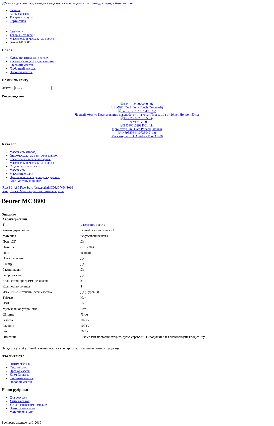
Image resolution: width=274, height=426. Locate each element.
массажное (87, 224)
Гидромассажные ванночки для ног (34, 155)
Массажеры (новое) (23, 152)
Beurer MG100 (137, 121)
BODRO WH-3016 (60, 187)
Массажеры (17, 170)
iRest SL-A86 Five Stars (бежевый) (25, 187)
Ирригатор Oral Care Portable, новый (137, 129)
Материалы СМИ (21, 412)
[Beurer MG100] (137, 118)
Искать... (8, 88)
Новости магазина (22, 408)
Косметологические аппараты (30, 159)
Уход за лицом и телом (25, 166)
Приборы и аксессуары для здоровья (35, 177)
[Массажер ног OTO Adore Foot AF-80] (137, 132)
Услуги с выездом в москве (28, 404)
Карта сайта (18, 21)
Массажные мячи (21, 173)
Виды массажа (19, 13)
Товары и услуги (21, 17)
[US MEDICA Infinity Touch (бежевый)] (137, 103)
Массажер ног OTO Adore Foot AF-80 (137, 136)
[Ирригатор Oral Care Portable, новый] (137, 125)
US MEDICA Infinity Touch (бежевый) (137, 107)
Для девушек (18, 397)
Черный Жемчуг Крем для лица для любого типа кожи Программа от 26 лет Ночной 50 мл (137, 114)
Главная (15, 10)
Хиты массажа (19, 401)
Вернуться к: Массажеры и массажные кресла (33, 191)
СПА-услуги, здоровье (25, 180)
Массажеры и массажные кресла (32, 162)
